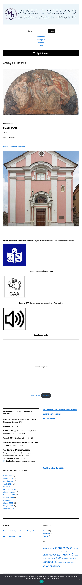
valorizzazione (54, 566)
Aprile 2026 (7, 484)
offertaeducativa (50, 558)
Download (46, 395)
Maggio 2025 (8, 506)
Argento (46, 548)
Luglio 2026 (7, 476)
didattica (48, 551)
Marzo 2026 (8, 487)
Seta (65, 562)
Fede (65, 551)
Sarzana (50, 561)
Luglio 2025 (7, 500)
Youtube (41, 43)
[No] (79, 579)
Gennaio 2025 (8, 508)
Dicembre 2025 (9, 492)
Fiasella (71, 551)
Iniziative (46, 533)
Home (45, 531)
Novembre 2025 (9, 495)
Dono (54, 551)
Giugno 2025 (8, 503)
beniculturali (64, 547)
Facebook (41, 37)
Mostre (45, 536)
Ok (41, 582)
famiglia (60, 551)
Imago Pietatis (35, 395)
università (71, 562)
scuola (60, 562)
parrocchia (66, 558)
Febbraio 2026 (9, 489)
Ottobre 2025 (8, 497)
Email (41, 46)
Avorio (51, 548)
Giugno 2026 (8, 478)
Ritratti (73, 558)
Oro (59, 558)
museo (67, 554)
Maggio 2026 (8, 481)
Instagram (41, 40)
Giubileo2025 (51, 554)
